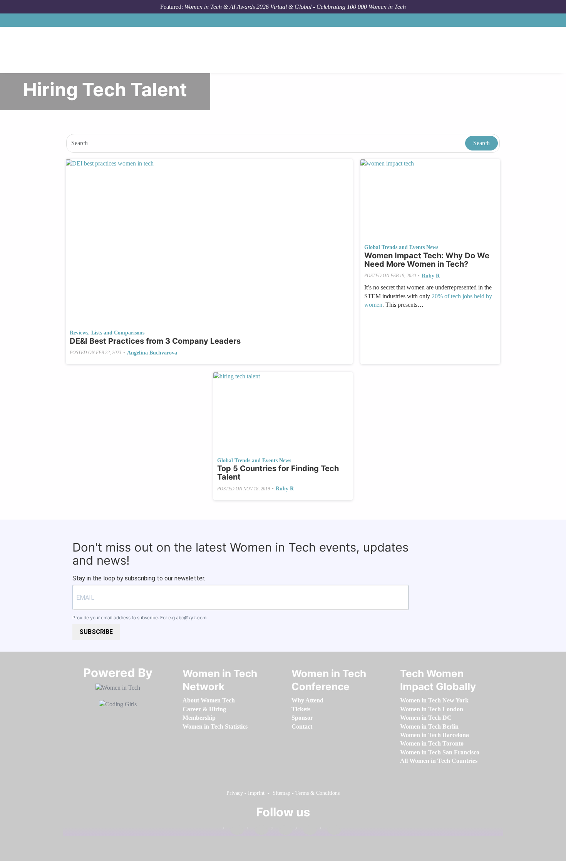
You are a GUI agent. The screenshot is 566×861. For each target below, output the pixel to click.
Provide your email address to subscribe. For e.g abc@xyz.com (139, 617)
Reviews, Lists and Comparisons (107, 333)
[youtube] (330, 829)
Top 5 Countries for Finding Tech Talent (278, 472)
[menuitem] (209, 700)
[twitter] (306, 829)
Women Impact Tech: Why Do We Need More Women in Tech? (426, 260)
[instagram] (282, 829)
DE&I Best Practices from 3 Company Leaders (155, 341)
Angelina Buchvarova (152, 353)
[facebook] (233, 829)
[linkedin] (257, 829)
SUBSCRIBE (96, 631)
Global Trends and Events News (401, 247)
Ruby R (431, 276)
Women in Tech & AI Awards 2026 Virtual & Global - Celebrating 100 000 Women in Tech (295, 6)
